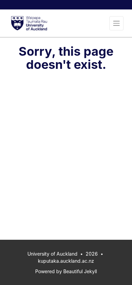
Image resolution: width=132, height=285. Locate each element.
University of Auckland (52, 254)
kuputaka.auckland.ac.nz (66, 261)
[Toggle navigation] (116, 23)
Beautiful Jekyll (80, 271)
